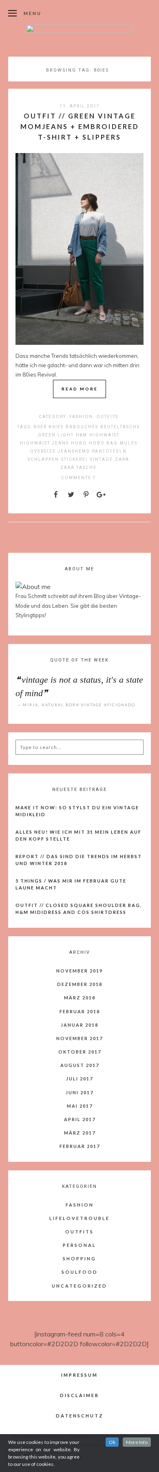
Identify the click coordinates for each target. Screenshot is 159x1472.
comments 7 (78, 477)
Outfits (107, 416)
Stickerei (74, 459)
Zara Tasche (78, 467)
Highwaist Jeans (44, 443)
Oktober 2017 (79, 1051)
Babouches (82, 427)
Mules (128, 443)
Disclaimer (79, 1395)
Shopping (79, 1258)
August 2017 (79, 1065)
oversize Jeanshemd (60, 451)
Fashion (81, 416)
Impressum (79, 1375)
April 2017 (79, 1119)
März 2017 (79, 1132)
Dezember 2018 (79, 984)
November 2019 (79, 970)
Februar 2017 (80, 1146)
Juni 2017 (79, 1092)
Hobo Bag (103, 443)
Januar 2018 (79, 1024)
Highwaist (104, 435)
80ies (56, 427)
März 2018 (79, 997)
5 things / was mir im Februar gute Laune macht (70, 884)
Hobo (79, 443)
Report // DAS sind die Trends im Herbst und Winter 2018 (78, 860)
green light (56, 435)
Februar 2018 (80, 1011)
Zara (122, 459)
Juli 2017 (79, 1078)
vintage (101, 459)
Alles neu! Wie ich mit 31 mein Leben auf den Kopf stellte (78, 835)
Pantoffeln (109, 451)
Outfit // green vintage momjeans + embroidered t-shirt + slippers (79, 126)
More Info (137, 1442)
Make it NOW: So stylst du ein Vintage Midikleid (77, 811)
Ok (112, 1442)
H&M (81, 435)
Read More (80, 388)
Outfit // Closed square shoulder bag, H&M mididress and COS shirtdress (78, 908)
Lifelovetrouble (79, 1218)
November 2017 (79, 1038)
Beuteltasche (120, 427)
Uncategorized (79, 1285)
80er (40, 427)
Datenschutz (80, 1415)
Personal (79, 1245)
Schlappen (43, 459)
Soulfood (80, 1272)
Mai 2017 (80, 1105)
